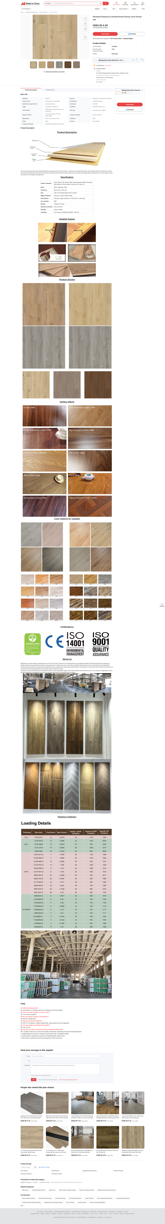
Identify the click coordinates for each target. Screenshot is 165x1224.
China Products (49, 1211)
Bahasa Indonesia (130, 1213)
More (22, 1205)
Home (22, 12)
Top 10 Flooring (70, 1202)
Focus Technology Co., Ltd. (71, 1217)
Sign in (142, 4)
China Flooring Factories (28, 1198)
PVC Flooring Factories (75, 1198)
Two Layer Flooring (60, 1198)
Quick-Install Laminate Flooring (67, 1190)
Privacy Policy (108, 1217)
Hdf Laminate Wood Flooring (104, 1198)
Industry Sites (93, 1211)
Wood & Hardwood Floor (38, 1190)
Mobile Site (119, 1211)
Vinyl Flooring (55, 1170)
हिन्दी (106, 1213)
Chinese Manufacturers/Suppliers (62, 1211)
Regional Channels (102, 1211)
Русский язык (67, 1213)
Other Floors (25, 1190)
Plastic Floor (52, 1190)
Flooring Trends (82, 1202)
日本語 (101, 1213)
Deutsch (79, 1213)
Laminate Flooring (53, 12)
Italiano (74, 1213)
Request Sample (128, 38)
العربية (91, 1213)
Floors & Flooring (43, 12)
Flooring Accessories (26, 1174)
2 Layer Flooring (89, 1198)
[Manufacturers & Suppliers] (30, 3)
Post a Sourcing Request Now (68, 1079)
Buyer (104, 9)
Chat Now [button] (133, 34)
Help (113, 9)
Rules (143, 9)
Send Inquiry (105, 34)
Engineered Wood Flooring (89, 1170)
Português (53, 1213)
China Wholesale (75, 1211)
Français (60, 1213)
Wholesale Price (85, 1211)
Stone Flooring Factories (45, 1198)
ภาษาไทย (110, 1213)
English (42, 1213)
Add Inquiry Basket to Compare (55, 72)
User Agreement (92, 1217)
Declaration (100, 1217)
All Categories (26, 9)
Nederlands (85, 1213)
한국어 (96, 1213)
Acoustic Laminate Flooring (86, 1190)
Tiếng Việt (121, 1213)
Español (48, 1213)
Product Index (112, 1211)
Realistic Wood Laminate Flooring (106, 1190)
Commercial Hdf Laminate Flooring (31, 1202)
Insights (126, 1211)
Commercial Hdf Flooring (122, 1198)
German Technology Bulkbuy (97, 1202)
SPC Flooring (24, 1170)
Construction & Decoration (31, 12)
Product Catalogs (45, 1167)
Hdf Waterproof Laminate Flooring (53, 1202)
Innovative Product (57, 1174)
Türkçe (116, 1213)
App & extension (123, 9)
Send (33, 1079)
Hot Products (40, 1211)
